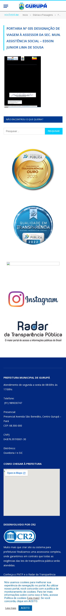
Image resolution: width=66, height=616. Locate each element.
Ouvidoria (9, 452)
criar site (27, 547)
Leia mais (33, 598)
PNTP (20, 574)
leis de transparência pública (37, 560)
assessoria (43, 551)
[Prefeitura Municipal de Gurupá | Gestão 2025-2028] (33, 6)
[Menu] (6, 6)
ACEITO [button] (25, 608)
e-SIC (20, 452)
